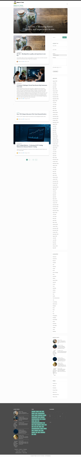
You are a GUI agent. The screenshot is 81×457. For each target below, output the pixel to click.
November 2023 (55, 141)
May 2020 (54, 218)
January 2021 (55, 202)
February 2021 (55, 200)
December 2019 (55, 228)
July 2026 (54, 83)
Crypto (54, 268)
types (39, 432)
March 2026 (55, 88)
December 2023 (55, 139)
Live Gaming (55, 301)
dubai (39, 417)
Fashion (54, 278)
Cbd (53, 264)
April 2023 (54, 155)
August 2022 (55, 165)
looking (40, 426)
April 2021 (54, 196)
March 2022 (55, 175)
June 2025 (54, 104)
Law (53, 299)
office (43, 426)
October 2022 (55, 161)
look (37, 426)
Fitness (54, 284)
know (45, 424)
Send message (55, 71)
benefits (37, 411)
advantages (33, 411)
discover (44, 415)
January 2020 (55, 226)
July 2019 (54, 238)
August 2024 (55, 124)
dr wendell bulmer (34, 417)
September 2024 (56, 122)
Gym (53, 294)
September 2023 (56, 145)
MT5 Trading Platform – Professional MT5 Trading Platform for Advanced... (62, 359)
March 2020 (55, 222)
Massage (54, 305)
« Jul (50, 422)
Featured (18, 112)
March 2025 (55, 110)
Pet (53, 311)
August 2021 (55, 189)
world (35, 434)
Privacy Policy (55, 390)
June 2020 (54, 216)
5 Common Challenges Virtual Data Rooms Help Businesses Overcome (61, 347)
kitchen (43, 424)
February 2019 (55, 245)
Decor (54, 270)
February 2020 (55, 224)
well (32, 434)
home (32, 424)
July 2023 (54, 149)
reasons (41, 428)
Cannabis (54, 262)
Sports (54, 321)
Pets (53, 313)
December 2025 (55, 94)
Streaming (54, 323)
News (54, 309)
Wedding (54, 331)
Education (54, 276)
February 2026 (55, 90)
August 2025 (55, 100)
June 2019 (54, 240)
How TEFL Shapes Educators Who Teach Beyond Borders (31, 114)
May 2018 (54, 247)
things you (33, 432)
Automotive (55, 258)
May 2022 (54, 171)
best (40, 411)
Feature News (55, 280)
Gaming (54, 290)
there (39, 430)
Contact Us (55, 383)
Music (54, 307)
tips (36, 432)
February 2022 (55, 177)
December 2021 (55, 181)
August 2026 (55, 81)
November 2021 (55, 183)
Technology (55, 325)
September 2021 (55, 187)
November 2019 (55, 230)
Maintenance (55, 303)
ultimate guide (43, 432)
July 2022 (54, 167)
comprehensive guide (41, 413)
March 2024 (55, 134)
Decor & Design (55, 272)
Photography (55, 315)
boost (43, 411)
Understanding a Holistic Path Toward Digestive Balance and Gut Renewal (62, 370)
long (35, 426)
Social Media (55, 319)
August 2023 (55, 147)
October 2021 (55, 185)
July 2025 (54, 102)
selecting (45, 428)
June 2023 (54, 151)
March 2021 (55, 198)
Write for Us (55, 392)
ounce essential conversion (35, 428)
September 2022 (56, 163)
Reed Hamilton (21, 98)
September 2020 (56, 210)
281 (33, 159)
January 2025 (55, 114)
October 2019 (55, 232)
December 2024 (55, 116)
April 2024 (54, 132)
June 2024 (54, 128)
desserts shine (40, 415)
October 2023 (55, 143)
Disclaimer (54, 387)
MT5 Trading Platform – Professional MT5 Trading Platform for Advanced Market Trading (30, 146)
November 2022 (55, 159)
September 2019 (55, 234)
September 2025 (56, 98)
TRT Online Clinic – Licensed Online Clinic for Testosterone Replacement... (62, 365)
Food (53, 286)
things (42, 430)
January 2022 (55, 179)
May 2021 (54, 194)
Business (54, 260)
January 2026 (55, 92)
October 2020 (55, 208)
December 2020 (55, 204)
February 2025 (55, 112)
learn (32, 426)
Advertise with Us (56, 394)
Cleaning (54, 266)
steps (32, 430)
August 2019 (55, 236)
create (33, 415)
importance (39, 424)
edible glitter (42, 417)
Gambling (54, 288)
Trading (54, 327)
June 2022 (54, 169)
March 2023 (55, 157)
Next (36, 159)
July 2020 (54, 214)
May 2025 (54, 106)
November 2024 (55, 118)
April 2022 (54, 173)
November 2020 (55, 206)
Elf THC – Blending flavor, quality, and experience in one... (40, 28)
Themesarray (48, 455)
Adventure (54, 256)
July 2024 (54, 126)
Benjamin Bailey (21, 61)
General (54, 292)
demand (36, 415)
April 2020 (54, 220)
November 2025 (55, 96)
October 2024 (55, 120)
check (36, 413)
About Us (54, 385)
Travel (54, 329)
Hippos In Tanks (18, 5)
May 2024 (54, 130)
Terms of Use (55, 396)
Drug (53, 274)
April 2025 (54, 108)
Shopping (54, 317)
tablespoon (36, 430)
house (35, 424)
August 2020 (55, 212)
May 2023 (54, 153)
